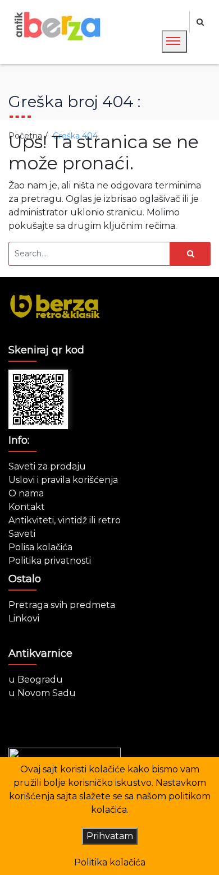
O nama (26, 493)
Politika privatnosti (49, 560)
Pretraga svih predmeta (61, 605)
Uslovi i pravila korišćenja (63, 480)
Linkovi (23, 618)
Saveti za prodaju (47, 466)
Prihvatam (109, 836)
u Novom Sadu (42, 693)
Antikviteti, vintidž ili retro (64, 520)
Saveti (21, 533)
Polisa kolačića (40, 547)
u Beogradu (35, 679)
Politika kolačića (109, 862)
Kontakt (26, 506)
